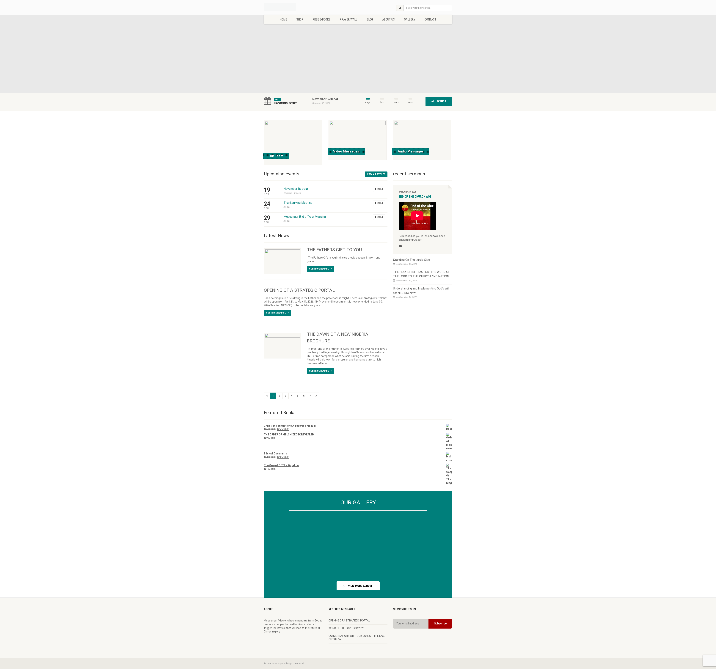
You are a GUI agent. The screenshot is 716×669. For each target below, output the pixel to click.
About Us (388, 19)
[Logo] (293, 7)
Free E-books (321, 19)
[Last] (316, 396)
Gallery (409, 19)
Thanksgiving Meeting (298, 202)
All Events (438, 101)
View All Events (376, 174)
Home (283, 19)
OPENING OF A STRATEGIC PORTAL (299, 290)
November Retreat (325, 99)
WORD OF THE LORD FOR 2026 (346, 628)
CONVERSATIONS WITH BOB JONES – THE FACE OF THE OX (357, 637)
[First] (267, 396)
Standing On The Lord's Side (411, 260)
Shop (299, 19)
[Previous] (275, 545)
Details (379, 189)
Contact (430, 19)
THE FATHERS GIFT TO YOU (334, 249)
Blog (370, 19)
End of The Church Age (415, 196)
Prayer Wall (348, 19)
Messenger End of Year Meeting (305, 216)
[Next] (440, 545)
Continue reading (319, 268)
